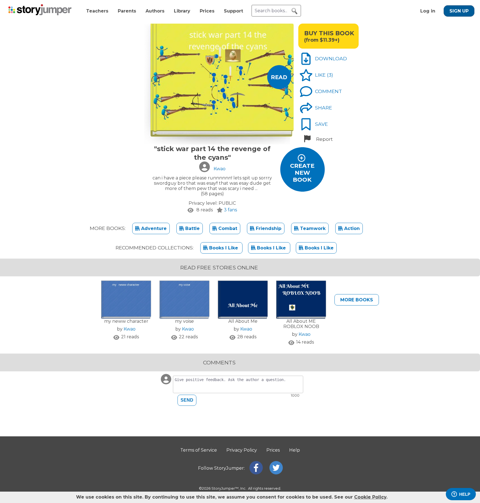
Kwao (130, 329)
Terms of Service (198, 450)
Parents (127, 11)
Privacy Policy (241, 450)
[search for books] (294, 11)
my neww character (126, 321)
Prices (207, 11)
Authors (155, 11)
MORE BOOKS (356, 299)
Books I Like (223, 248)
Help (294, 450)
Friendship (267, 228)
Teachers (97, 11)
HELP (464, 494)
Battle (192, 228)
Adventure (153, 228)
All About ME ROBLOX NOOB (301, 324)
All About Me (243, 321)
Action (351, 228)
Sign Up (459, 11)
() (330, 75)
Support (233, 11)
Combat (227, 228)
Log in (427, 11)
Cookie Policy (370, 497)
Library (182, 11)
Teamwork (312, 228)
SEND (187, 400)
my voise (184, 321)
